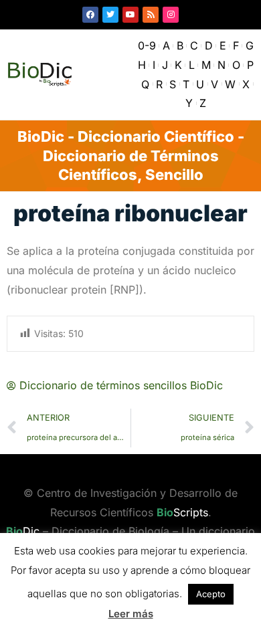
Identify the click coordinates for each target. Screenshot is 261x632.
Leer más (130, 613)
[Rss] (151, 15)
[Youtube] (130, 15)
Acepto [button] (211, 594)
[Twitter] (110, 15)
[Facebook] (90, 15)
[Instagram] (171, 15)
